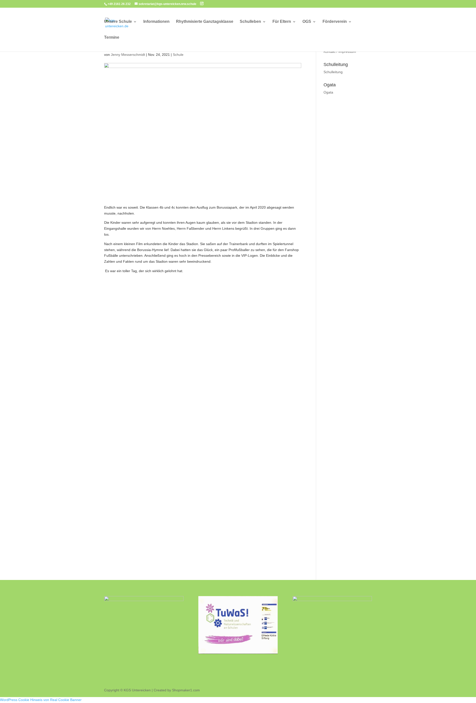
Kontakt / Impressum (340, 52)
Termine (111, 37)
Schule (178, 55)
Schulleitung (333, 72)
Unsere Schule (118, 22)
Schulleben (250, 22)
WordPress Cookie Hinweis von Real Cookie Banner (41, 700)
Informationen (156, 22)
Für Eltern (281, 22)
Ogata (328, 92)
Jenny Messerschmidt (128, 55)
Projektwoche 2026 (193, 404)
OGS (306, 22)
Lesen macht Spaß (193, 476)
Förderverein (335, 22)
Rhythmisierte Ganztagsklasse (204, 22)
